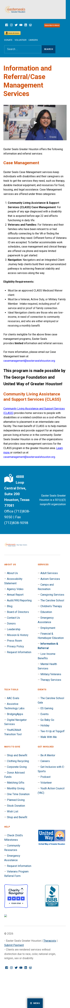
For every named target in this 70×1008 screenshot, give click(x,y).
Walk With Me (48, 737)
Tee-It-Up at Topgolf (52, 731)
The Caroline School (52, 600)
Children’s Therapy (51, 606)
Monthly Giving (15, 788)
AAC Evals (13, 698)
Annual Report (15, 594)
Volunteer (21, 40)
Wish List (12, 811)
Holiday (44, 725)
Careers (33, 40)
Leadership (13, 629)
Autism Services (50, 579)
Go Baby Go (47, 719)
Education (46, 612)
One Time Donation (18, 794)
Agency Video (15, 589)
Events (44, 714)
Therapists (49, 940)
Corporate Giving (17, 766)
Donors (11, 623)
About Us (12, 573)
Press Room (14, 640)
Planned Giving (16, 800)
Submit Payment (14, 945)
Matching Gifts (15, 782)
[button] (35, 123)
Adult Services (49, 573)
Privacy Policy (15, 646)
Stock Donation (16, 805)
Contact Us (13, 617)
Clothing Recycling (18, 761)
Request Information (19, 652)
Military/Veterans (50, 674)
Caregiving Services (52, 594)
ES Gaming (46, 708)
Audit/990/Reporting (19, 600)
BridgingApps (15, 714)
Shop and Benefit (17, 755)
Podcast (45, 776)
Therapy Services (50, 679)
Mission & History (17, 635)
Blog (9, 606)
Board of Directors (18, 612)
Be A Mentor (47, 755)
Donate (8, 40)
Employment (47, 628)
